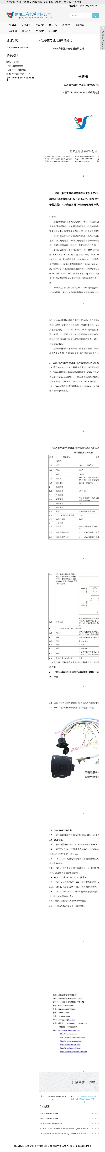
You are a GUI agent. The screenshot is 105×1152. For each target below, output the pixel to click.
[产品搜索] (95, 15)
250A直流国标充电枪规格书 (51, 1123)
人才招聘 (13, 31)
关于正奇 (26, 25)
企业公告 (53, 31)
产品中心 (40, 25)
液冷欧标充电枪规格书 (49, 1118)
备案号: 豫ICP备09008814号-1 (76, 1146)
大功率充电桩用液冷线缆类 (19, 48)
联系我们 (26, 31)
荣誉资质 (80, 25)
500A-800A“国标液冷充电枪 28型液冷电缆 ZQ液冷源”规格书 (84, 1099)
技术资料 (66, 25)
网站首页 (13, 25)
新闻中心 (53, 25)
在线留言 (40, 31)
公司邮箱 (63, 5)
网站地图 (56, 1146)
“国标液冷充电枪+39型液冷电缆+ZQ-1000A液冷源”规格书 (63, 1133)
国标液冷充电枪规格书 (49, 1113)
